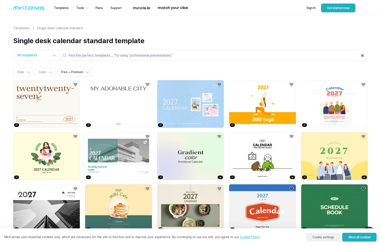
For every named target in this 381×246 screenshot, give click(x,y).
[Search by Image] (362, 55)
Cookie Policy (250, 237)
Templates (21, 28)
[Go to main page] (28, 9)
